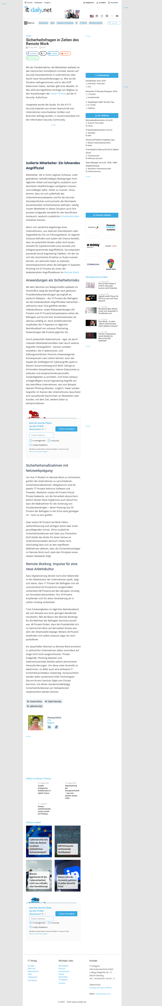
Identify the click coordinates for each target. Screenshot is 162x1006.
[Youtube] (117, 16)
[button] (29, 23)
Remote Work (71, 272)
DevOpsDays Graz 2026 (96, 81)
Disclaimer (32, 980)
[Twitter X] (112, 16)
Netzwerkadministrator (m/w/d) (99, 120)
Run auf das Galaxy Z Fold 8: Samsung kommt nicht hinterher (107, 285)
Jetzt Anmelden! (67, 429)
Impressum (32, 977)
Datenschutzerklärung (37, 451)
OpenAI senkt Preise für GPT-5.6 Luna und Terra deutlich (108, 298)
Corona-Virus (36, 701)
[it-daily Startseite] (42, 10)
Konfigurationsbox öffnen (100, 987)
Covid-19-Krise (58, 93)
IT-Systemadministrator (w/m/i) (99, 130)
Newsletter (63, 977)
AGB (30, 974)
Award (61, 974)
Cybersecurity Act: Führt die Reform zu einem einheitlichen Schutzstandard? (38, 846)
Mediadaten (63, 966)
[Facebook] (106, 16)
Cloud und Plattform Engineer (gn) (100, 140)
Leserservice (64, 971)
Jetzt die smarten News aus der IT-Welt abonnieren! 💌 (40, 426)
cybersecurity (36, 706)
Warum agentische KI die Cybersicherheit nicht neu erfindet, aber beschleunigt (38, 880)
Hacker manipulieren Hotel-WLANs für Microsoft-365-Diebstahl (107, 337)
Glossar (62, 968)
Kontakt (31, 966)
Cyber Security (54, 701)
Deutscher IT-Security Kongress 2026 (101, 91)
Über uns (31, 968)
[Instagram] (101, 16)
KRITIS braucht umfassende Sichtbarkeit (65, 849)
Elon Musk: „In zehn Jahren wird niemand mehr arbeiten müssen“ (108, 323)
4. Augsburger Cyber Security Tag (100, 102)
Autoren (62, 983)
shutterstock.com (103, 993)
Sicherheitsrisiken (69, 216)
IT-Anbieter (63, 980)
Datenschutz (33, 971)
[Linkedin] (96, 16)
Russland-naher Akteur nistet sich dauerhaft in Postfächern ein (108, 311)
